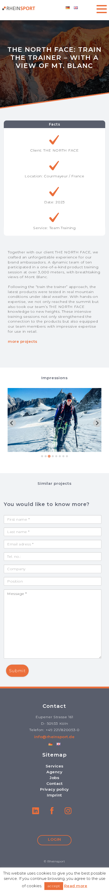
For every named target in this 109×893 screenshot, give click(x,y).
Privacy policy (54, 789)
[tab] (42, 456)
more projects (22, 341)
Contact (54, 783)
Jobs (54, 777)
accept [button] (53, 886)
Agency (54, 771)
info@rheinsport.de (54, 736)
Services (54, 766)
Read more (75, 885)
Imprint (54, 795)
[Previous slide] (12, 423)
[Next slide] (97, 423)
